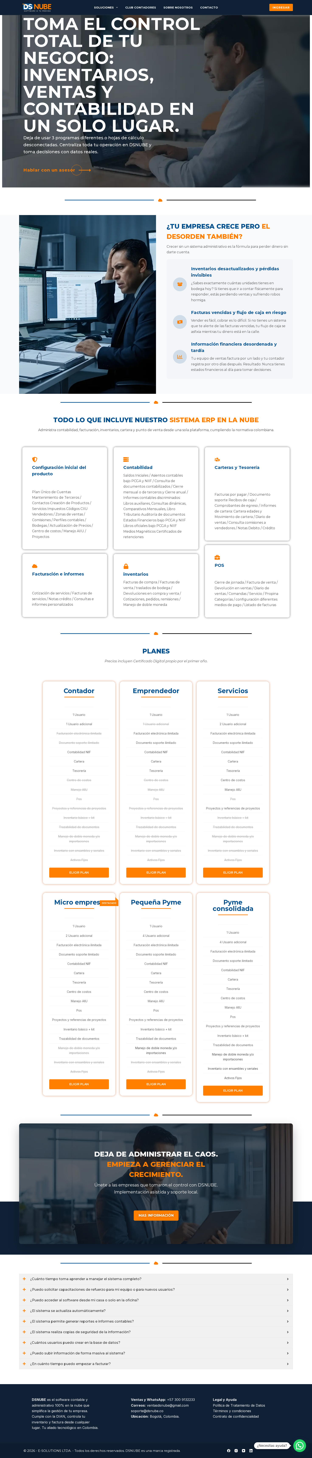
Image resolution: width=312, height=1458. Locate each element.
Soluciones (104, 7)
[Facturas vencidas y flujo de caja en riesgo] (180, 322)
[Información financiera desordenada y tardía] (180, 357)
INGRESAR (281, 7)
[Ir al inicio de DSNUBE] (37, 7)
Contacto (209, 7)
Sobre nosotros (178, 7)
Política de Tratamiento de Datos (239, 1405)
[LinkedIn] (251, 1450)
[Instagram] (236, 1450)
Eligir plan (79, 872)
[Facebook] (228, 1450)
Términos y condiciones (232, 1411)
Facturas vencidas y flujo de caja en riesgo (238, 312)
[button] (299, 1445)
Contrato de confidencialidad (236, 1416)
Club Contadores (140, 7)
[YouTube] (243, 1450)
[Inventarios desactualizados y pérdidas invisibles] (180, 284)
